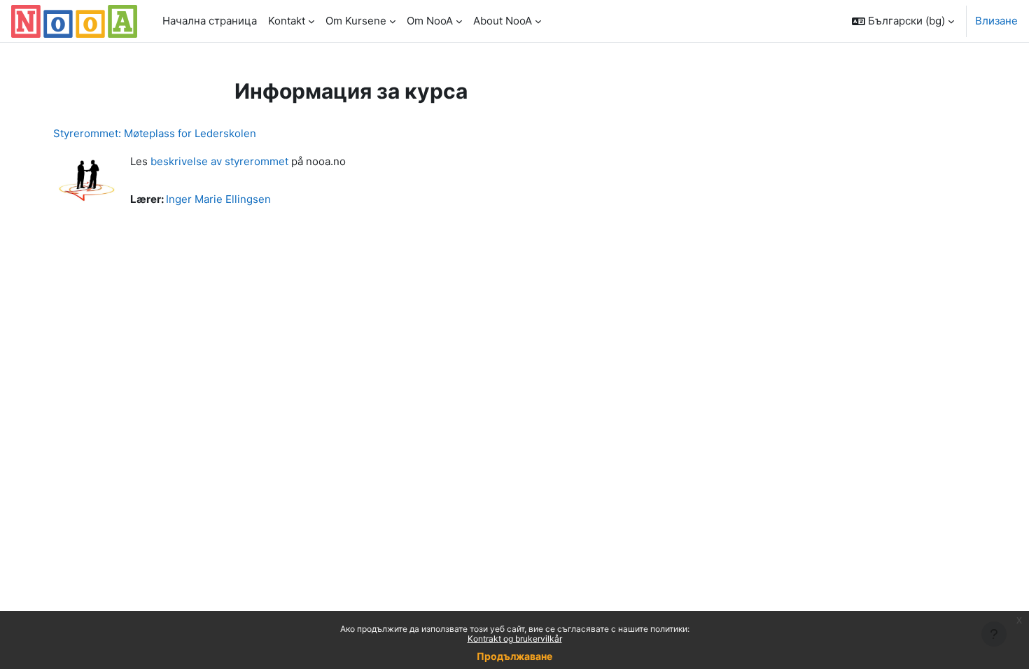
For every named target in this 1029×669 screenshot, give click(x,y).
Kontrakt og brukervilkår (515, 638)
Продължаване (514, 656)
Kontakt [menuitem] (286, 20)
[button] (903, 21)
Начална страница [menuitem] (209, 20)
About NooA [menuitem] (502, 20)
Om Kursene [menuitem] (356, 20)
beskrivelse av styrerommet (219, 161)
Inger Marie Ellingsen (218, 199)
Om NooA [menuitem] (430, 20)
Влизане (996, 20)
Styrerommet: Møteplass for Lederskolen (154, 133)
